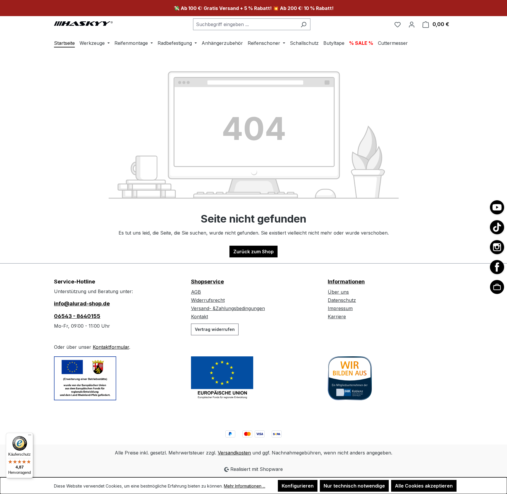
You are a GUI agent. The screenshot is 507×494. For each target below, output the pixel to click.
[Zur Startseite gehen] (83, 23)
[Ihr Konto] (412, 24)
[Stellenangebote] (497, 287)
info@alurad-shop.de (82, 303)
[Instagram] (497, 247)
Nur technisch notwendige (354, 486)
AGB (196, 292)
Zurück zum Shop (253, 251)
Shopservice (207, 281)
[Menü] (29, 436)
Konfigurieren (298, 486)
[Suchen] (303, 24)
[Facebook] (497, 267)
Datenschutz (342, 300)
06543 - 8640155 (77, 316)
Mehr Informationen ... (244, 485)
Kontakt (199, 316)
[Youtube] (497, 207)
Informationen (346, 281)
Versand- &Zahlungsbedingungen (228, 308)
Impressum (340, 308)
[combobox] (245, 24)
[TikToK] (497, 227)
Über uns (338, 292)
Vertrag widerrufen (215, 329)
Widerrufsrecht (208, 300)
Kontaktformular (111, 347)
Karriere (337, 316)
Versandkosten (234, 453)
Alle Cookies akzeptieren (424, 486)
